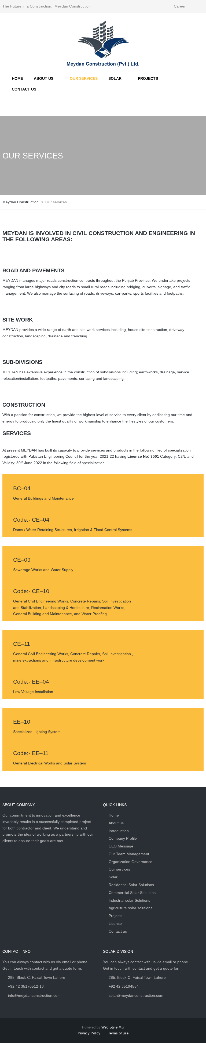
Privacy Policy (89, 1033)
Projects (115, 916)
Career (180, 6)
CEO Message (121, 846)
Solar (113, 877)
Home (114, 815)
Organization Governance (130, 862)
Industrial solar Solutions (129, 900)
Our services (119, 869)
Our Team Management (129, 854)
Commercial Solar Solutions (132, 892)
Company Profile (123, 838)
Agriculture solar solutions (130, 908)
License (115, 923)
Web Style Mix (112, 1027)
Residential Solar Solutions (131, 885)
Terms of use (118, 1033)
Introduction (119, 831)
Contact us (118, 931)
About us (116, 823)
